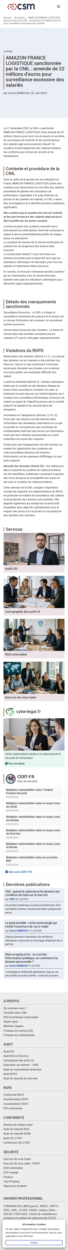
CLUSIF (23, 1210)
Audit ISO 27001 (12, 1138)
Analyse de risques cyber (18, 1124)
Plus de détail (16, 763)
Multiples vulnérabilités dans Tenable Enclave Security (29, 791)
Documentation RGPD (15, 1103)
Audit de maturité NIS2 (16, 1129)
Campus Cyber (46, 1210)
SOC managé (10, 1172)
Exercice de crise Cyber (17, 1159)
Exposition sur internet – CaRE (20, 1064)
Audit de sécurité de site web (20, 1078)
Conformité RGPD (13, 1094)
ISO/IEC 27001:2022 (15, 1214)
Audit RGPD (10, 1074)
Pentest (8, 1177)
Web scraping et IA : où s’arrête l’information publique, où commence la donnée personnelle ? (31, 958)
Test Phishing (11, 1181)
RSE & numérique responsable (20, 1017)
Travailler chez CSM (14, 1012)
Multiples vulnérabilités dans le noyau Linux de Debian (33, 818)
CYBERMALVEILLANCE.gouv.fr (20, 1206)
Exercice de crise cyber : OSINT (21, 1163)
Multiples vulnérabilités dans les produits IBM (32, 859)
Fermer (34, 1242)
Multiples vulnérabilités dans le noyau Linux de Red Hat (33, 832)
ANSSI (44, 1206)
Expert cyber (10, 1021)
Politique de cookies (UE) (18, 1030)
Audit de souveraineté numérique (22, 1069)
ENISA (32, 1210)
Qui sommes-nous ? (15, 1008)
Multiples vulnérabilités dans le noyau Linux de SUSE (33, 805)
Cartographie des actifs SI (18, 1060)
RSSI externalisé (13, 1168)
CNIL (14, 1210)
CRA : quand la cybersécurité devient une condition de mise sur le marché (32, 893)
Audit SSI (8, 1051)
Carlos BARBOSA (18, 93)
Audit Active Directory (16, 1056)
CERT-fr (54, 1206)
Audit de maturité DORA (17, 1133)
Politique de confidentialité (18, 1035)
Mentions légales (13, 1026)
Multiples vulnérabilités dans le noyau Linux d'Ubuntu (33, 845)
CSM (11, 899)
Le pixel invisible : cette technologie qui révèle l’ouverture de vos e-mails (31, 924)
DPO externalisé (12, 1108)
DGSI (6, 1210)
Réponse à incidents (15, 1186)
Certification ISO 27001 (16, 1142)
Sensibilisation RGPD (15, 1099)
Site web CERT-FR (20, 872)
